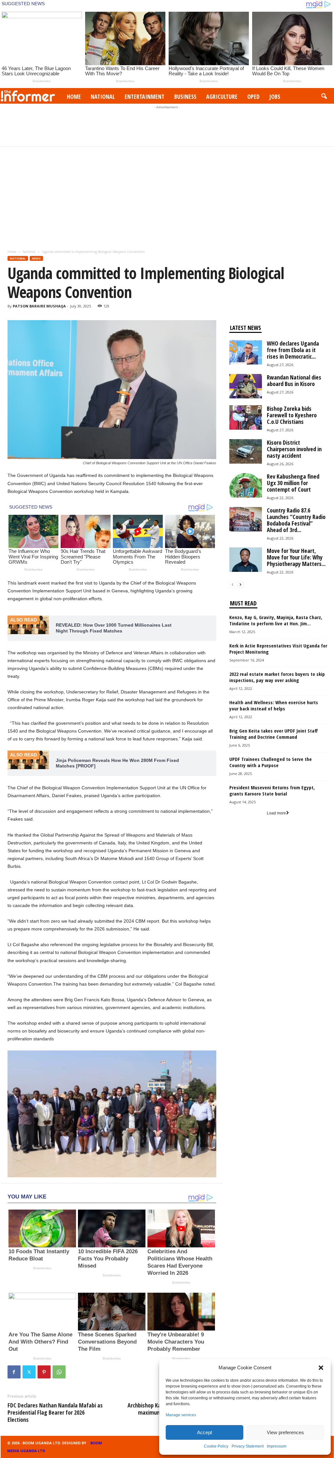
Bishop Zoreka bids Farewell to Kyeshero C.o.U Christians (292, 415)
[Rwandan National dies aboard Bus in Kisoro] (245, 386)
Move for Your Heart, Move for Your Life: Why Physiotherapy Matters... (296, 557)
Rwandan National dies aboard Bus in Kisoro (294, 380)
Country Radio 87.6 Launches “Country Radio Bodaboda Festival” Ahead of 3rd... (296, 520)
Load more (276, 813)
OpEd (253, 96)
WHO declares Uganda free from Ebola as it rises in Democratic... (293, 349)
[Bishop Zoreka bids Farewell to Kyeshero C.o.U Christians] (245, 417)
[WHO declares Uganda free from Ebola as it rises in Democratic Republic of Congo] (245, 352)
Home (74, 96)
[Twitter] (29, 1371)
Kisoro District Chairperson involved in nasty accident (294, 449)
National (103, 96)
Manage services (181, 1415)
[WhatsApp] (59, 1371)
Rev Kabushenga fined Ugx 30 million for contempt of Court (293, 482)
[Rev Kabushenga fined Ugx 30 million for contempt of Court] (245, 485)
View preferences (285, 1432)
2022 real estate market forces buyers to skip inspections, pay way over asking (277, 677)
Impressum (276, 1446)
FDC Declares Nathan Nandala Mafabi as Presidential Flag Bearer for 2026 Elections (55, 1412)
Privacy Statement (248, 1446)
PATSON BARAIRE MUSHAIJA (39, 306)
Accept (204, 1432)
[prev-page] (232, 584)
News (36, 258)
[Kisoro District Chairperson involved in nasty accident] (245, 451)
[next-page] (240, 584)
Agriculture (221, 96)
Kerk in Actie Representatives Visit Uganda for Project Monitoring (278, 648)
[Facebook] (14, 1371)
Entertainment (144, 96)
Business (185, 96)
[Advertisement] (167, 125)
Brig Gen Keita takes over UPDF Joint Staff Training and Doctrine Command (273, 733)
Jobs (274, 96)
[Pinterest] (44, 1371)
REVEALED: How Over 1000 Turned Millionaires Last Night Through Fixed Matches (114, 627)
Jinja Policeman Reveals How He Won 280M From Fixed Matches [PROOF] (117, 763)
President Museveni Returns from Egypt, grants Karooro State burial (272, 790)
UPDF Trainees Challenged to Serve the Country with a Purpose (270, 762)
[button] (321, 1367)
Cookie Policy (216, 1446)
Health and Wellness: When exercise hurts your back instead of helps (273, 705)
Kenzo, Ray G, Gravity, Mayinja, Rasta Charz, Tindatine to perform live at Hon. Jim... (275, 620)
